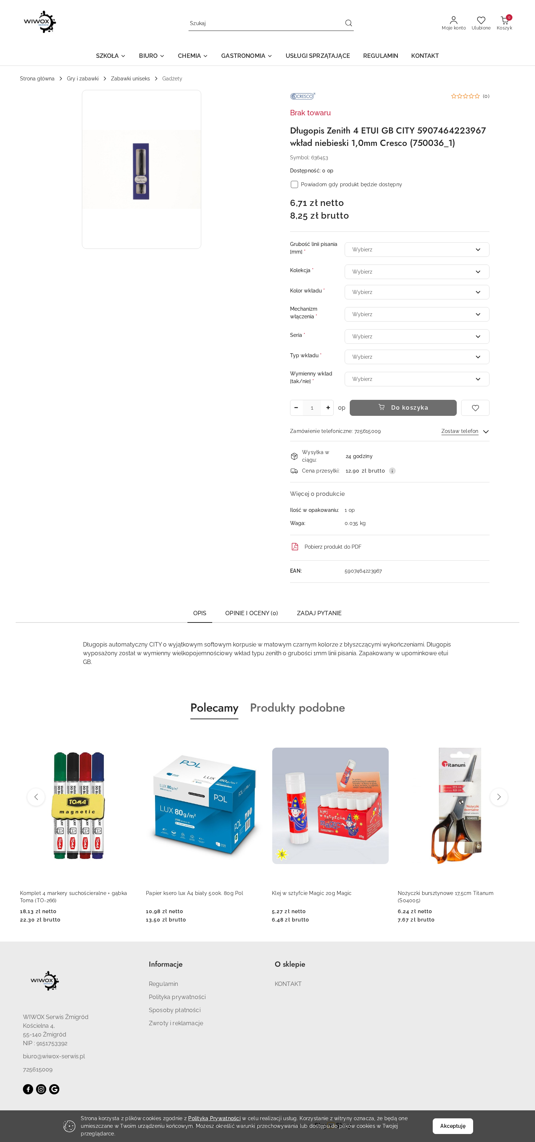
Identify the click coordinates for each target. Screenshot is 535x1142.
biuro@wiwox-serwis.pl (54, 1056)
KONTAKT (288, 983)
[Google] (54, 1089)
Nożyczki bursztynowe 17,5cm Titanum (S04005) (320, 896)
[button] (111, 56)
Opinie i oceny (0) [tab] (251, 613)
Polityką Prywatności (214, 1118)
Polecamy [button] (214, 707)
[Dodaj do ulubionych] (475, 408)
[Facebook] (28, 1089)
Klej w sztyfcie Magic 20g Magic (186, 893)
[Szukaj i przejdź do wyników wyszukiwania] (349, 23)
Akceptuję (452, 1126)
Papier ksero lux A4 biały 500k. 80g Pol (68, 893)
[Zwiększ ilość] (327, 407)
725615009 (37, 1069)
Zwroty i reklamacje (176, 1023)
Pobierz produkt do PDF (333, 547)
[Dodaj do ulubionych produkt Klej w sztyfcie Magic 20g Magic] (254, 736)
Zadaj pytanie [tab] (319, 613)
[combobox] (417, 249)
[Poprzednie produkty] (36, 797)
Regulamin (163, 983)
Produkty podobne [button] (297, 707)
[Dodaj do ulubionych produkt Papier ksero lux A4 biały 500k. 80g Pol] (128, 736)
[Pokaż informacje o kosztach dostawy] (392, 471)
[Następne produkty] (499, 797)
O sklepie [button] (290, 964)
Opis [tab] (200, 613)
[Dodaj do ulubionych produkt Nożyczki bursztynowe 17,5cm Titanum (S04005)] (380, 736)
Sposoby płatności (175, 1010)
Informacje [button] (166, 964)
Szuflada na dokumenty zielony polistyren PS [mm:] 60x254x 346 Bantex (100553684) (454, 896)
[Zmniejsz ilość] (295, 407)
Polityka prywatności (177, 997)
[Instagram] (41, 1089)
